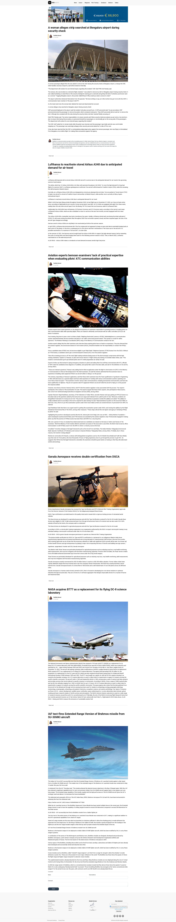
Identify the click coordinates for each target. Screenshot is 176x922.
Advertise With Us (52, 910)
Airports (70, 910)
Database (103, 2)
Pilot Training (95, 2)
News (75, 2)
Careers (50, 906)
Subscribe (118, 911)
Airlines (70, 908)
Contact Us (50, 908)
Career (80, 2)
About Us (50, 903)
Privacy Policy (123, 907)
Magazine (87, 2)
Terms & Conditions (119, 909)
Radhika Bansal (57, 35)
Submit (53, 888)
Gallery (116, 2)
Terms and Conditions (52, 920)
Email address (92, 874)
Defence (110, 2)
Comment (50, 880)
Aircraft (70, 906)
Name (49, 874)
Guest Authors (51, 904)
